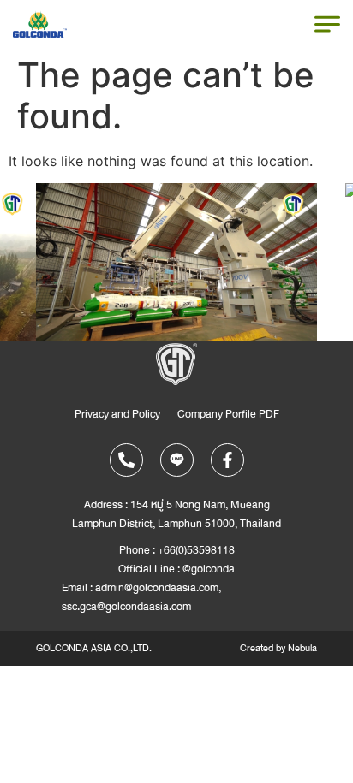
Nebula (302, 647)
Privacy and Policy (117, 414)
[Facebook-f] (227, 460)
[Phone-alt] (126, 460)
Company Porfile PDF (228, 414)
